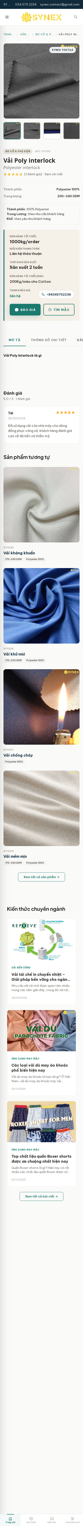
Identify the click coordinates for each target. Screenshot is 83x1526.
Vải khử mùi (14, 654)
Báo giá (28, 310)
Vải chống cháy (18, 755)
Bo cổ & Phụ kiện (44, 34)
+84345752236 (59, 294)
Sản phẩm (25, 34)
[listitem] (12, 130)
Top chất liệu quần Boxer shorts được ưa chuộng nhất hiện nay (41, 1159)
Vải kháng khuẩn (19, 553)
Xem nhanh (29, 504)
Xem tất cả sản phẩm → (42, 877)
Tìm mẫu (61, 310)
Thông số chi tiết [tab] (49, 340)
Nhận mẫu (54, 504)
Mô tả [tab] (15, 340)
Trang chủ (9, 34)
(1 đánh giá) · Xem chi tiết (43, 174)
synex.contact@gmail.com (60, 4)
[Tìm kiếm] (76, 17)
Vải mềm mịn (15, 856)
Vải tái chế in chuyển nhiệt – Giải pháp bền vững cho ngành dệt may (41, 977)
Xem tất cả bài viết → (41, 1196)
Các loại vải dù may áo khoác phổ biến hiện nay (40, 1068)
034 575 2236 (26, 4)
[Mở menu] (7, 17)
